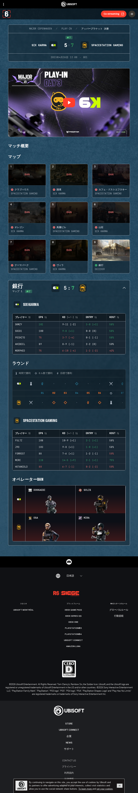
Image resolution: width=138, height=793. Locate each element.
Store (69, 723)
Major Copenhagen (40, 28)
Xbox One (73, 622)
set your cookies (105, 789)
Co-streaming (111, 13)
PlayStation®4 (73, 634)
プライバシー (69, 766)
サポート (69, 749)
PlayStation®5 (73, 628)
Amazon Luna (73, 646)
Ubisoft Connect (69, 730)
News (69, 742)
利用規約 (69, 772)
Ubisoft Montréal (23, 610)
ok (120, 786)
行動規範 (119, 616)
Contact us (69, 760)
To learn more (85, 789)
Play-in (66, 28)
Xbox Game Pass (73, 610)
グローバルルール (118, 610)
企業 (69, 736)
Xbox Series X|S (73, 616)
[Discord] (69, 562)
